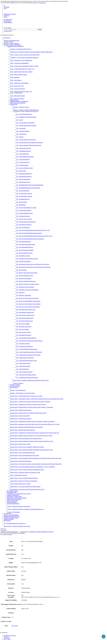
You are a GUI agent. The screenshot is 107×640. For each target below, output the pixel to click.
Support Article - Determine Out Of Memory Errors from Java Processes (28, 404)
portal (5, 8)
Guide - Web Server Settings (17, 98)
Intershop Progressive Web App (11, 516)
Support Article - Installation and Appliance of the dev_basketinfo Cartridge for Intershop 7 (32, 421)
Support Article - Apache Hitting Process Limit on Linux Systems (26, 396)
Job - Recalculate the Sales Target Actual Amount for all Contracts (32, 264)
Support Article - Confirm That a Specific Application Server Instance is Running (30, 401)
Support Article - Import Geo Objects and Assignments (23, 481)
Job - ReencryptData (21, 270)
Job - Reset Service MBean (23, 323)
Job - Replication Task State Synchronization (27, 289)
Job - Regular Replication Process (24, 275)
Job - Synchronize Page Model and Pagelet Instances (29, 340)
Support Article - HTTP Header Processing (20, 418)
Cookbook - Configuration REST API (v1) (20, 49)
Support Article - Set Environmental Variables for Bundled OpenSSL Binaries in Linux (31, 449)
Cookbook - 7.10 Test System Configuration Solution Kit (24, 57)
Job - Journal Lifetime (21, 202)
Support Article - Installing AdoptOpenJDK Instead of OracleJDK (26, 427)
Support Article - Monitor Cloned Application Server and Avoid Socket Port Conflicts (31, 435)
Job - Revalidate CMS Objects (23, 326)
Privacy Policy (33, 2)
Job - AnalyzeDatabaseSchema (24, 114)
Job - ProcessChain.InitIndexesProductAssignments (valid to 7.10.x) (33, 230)
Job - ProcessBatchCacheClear (23, 224)
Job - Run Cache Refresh (22, 329)
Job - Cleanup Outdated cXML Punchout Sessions (28, 145)
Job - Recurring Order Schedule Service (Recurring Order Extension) (33, 267)
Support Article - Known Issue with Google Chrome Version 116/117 (27, 489)
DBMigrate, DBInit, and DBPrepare (19, 101)
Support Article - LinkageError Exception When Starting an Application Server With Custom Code (34, 432)
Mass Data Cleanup (15, 386)
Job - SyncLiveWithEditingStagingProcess (26, 349)
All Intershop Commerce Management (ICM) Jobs (41, 531)
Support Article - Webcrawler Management (20, 461)
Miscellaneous (7, 520)
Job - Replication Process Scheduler (25, 287)
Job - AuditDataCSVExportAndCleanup (26, 117)
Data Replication (14, 100)
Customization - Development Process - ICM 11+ (19, 493)
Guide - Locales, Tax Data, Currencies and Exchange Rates (24, 54)
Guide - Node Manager (16, 80)
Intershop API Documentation (11, 515)
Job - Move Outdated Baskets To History (26, 207)
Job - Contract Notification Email (24, 168)
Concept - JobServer (18, 383)
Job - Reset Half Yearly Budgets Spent (25, 309)
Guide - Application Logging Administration (21, 60)
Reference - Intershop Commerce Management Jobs (26, 110)
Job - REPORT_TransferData (23, 295)
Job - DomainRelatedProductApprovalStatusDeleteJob (29, 185)
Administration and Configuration (15, 46)
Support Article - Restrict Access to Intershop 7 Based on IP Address (27, 447)
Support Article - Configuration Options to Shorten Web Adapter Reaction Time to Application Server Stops (36, 398)
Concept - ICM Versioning (13, 512)
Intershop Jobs (13, 104)
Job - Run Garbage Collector (23, 332)
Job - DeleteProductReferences (24, 176)
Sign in (5, 17)
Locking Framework (15, 384)
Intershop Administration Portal (11, 40)
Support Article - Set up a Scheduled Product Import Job (24, 478)
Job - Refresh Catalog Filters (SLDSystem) (27, 272)
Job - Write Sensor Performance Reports (26, 374)
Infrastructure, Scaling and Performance (16, 498)
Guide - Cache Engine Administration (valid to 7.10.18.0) (24, 66)
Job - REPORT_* (20, 292)
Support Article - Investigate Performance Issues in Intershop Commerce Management (31, 52)
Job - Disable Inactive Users (23, 182)
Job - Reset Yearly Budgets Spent (24, 321)
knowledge (6, 7)
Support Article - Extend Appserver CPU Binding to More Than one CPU (28, 413)
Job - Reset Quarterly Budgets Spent (25, 315)
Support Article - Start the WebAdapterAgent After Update (24, 455)
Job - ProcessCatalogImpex (23, 227)
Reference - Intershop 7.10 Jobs (21, 107)
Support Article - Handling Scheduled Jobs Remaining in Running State (31, 380)
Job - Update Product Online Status (25, 357)
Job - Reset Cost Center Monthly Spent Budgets (28, 301)
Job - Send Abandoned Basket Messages (26, 338)
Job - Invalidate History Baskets (24, 196)
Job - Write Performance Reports (24, 372)
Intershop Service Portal (10, 14)
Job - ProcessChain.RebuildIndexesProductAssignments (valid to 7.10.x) (34, 236)
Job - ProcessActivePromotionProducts (26, 221)
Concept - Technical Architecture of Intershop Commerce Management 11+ (25, 509)
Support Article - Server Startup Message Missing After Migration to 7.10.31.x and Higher (32, 466)
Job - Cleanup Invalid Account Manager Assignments (29, 142)
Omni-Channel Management (14, 499)
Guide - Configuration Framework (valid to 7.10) (22, 69)
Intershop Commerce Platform (11, 43)
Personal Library (8, 31)
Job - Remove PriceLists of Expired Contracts (27, 284)
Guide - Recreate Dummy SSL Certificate (20, 483)
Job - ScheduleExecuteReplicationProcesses (27, 377)
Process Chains (14, 387)
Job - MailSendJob (21, 204)
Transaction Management (13, 503)
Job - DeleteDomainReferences (24, 173)
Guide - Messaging (14, 77)
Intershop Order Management (11, 517)
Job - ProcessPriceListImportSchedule (25, 244)
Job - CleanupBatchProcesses (23, 151)
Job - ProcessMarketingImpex (23, 241)
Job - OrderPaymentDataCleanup (24, 213)
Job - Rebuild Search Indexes (23, 261)
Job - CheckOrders (21, 128)
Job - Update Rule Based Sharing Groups (26, 360)
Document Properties (7, 534)
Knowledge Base (8, 19)
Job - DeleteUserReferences (23, 179)
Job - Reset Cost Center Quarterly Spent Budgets (28, 304)
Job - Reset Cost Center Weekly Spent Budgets (28, 306)
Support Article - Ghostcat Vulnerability (20, 415)
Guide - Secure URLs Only (17, 86)
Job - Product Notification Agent (24, 253)
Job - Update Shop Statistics (23, 366)
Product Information (12, 502)
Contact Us (6, 15)
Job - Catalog (19, 120)
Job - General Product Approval (24, 193)
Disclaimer (4, 632)
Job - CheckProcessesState (22, 131)
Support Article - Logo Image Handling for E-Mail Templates (25, 486)
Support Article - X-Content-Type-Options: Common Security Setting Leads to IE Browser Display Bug (36, 464)
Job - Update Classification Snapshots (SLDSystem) (29, 352)
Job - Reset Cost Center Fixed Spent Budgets (27, 298)
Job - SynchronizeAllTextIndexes (24, 346)
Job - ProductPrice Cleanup (23, 255)
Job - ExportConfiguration (22, 190)
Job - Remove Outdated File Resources (26, 281)
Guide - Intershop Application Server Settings (21, 71)
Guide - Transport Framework (17, 88)
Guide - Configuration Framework (18, 475)
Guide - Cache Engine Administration (19, 63)
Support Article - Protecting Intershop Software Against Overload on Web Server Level (31, 441)
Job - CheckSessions (21, 134)
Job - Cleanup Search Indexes (23, 148)
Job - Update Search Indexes (23, 363)
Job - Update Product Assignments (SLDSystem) (28, 355)
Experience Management (13, 495)
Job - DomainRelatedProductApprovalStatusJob (28, 187)
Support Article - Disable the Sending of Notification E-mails (25, 472)
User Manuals (7, 21)
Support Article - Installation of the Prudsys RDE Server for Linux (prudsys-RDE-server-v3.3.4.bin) (34, 424)
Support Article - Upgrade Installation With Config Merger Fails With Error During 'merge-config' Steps (35, 458)
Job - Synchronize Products (23, 343)
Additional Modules (9, 519)
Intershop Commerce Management (12, 44)
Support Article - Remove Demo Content (20, 444)
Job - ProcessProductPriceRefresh (24, 247)
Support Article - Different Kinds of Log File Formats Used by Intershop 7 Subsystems (31, 407)
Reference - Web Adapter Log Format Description (22, 393)
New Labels (15, 625)
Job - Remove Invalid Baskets (23, 278)
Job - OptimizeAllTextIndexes (23, 210)
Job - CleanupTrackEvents (22, 162)
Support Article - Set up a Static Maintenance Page (22, 452)
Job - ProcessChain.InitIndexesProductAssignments (29, 233)
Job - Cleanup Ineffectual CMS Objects (26, 139)
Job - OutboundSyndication (23, 216)
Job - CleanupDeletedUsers (23, 159)
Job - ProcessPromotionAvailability (25, 250)
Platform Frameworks (12, 500)
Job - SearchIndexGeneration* (23, 335)
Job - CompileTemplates (22, 165)
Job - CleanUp (19, 137)
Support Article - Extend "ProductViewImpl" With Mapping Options (27, 469)
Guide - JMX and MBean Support (18, 74)
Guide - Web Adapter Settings (17, 95)
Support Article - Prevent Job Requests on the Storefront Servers (26, 438)
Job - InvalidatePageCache (22, 199)
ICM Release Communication (14, 496)
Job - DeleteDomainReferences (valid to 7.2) (15, 523)
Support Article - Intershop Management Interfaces (22, 430)
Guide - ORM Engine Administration (19, 83)
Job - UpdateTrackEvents (22, 369)
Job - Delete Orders (21, 170)
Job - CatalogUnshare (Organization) (25, 122)
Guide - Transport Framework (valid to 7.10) (21, 91)
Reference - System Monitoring (18, 390)
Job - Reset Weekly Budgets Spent (24, 318)
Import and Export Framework (17, 103)
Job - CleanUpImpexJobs (22, 153)
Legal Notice (42, 2)
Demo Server (7, 37)
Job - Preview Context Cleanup (24, 219)
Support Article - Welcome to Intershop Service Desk (17, 526)
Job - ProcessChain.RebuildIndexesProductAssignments (30, 238)
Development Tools (12, 492)
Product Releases (8, 22)
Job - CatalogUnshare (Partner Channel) (26, 125)
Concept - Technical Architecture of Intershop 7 (18, 506)
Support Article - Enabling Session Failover (20, 410)
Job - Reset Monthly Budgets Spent (25, 312)
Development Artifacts (12, 490)
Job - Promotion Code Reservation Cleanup (27, 258)
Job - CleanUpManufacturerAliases (25, 156)
